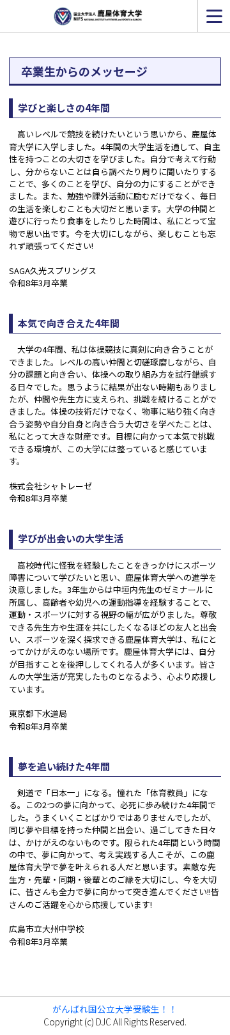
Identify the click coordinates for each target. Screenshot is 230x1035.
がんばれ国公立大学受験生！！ (115, 1008)
